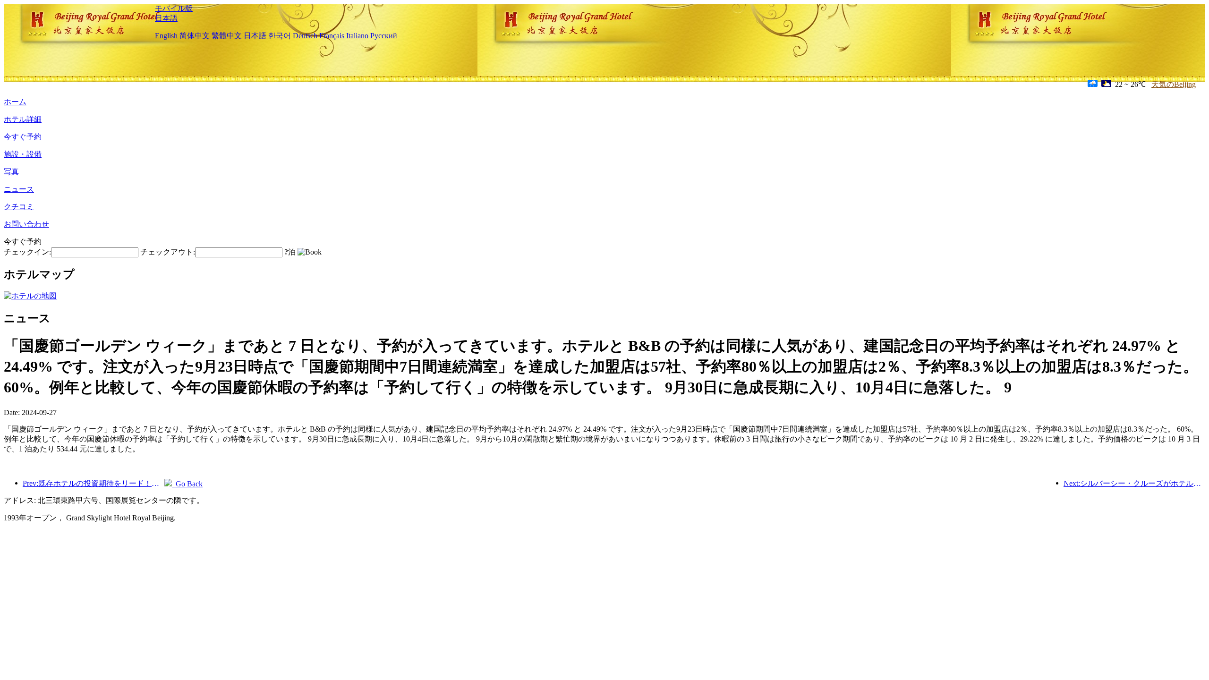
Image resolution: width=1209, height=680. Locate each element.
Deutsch (305, 36)
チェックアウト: (167, 252)
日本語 (166, 18)
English (166, 36)
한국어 (279, 36)
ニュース (19, 189)
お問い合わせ (26, 224)
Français (331, 36)
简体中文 (194, 36)
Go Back (187, 484)
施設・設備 (23, 154)
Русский (383, 36)
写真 (11, 172)
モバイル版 (174, 8)
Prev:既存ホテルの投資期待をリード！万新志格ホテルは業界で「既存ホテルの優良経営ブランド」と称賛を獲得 (93, 483)
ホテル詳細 (23, 119)
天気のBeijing (1173, 84)
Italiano (357, 36)
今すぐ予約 (23, 137)
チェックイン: (27, 252)
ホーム (15, 102)
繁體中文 (227, 36)
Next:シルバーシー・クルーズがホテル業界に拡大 (1134, 483)
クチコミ (19, 207)
